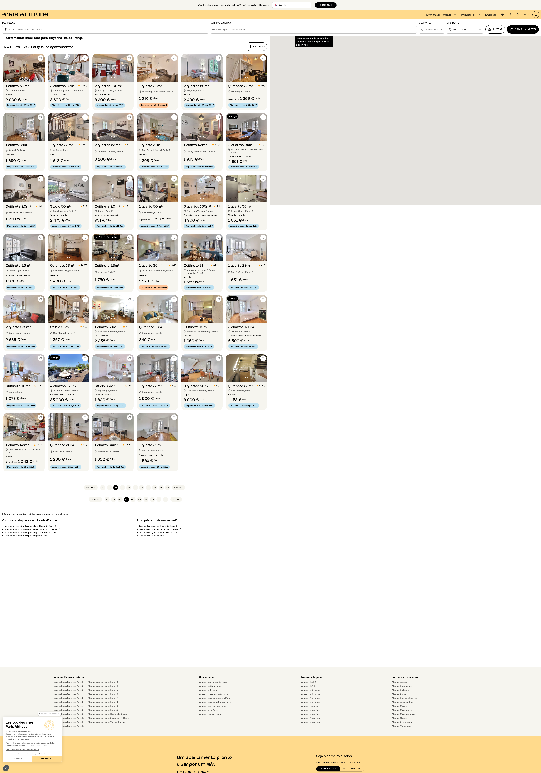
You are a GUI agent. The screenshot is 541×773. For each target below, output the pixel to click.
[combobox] (108, 29)
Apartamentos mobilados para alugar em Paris (26, 535)
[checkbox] (40, 58)
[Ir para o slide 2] (25, 77)
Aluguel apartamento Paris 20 (103, 709)
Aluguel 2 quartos (310, 709)
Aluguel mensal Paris (210, 713)
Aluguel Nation (399, 717)
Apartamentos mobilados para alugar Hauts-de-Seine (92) (31, 526)
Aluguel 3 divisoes (310, 693)
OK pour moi (47, 759)
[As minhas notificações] (517, 14)
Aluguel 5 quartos (310, 721)
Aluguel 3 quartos (310, 713)
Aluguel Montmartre (402, 709)
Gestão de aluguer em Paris (152, 535)
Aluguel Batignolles (402, 685)
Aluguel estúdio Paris (210, 685)
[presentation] (440, 14)
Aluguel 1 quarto (309, 705)
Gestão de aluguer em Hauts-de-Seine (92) (159, 526)
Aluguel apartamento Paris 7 (68, 705)
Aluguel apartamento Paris (213, 681)
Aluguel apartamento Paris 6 (69, 701)
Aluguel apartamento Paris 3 (68, 689)
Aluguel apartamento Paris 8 (69, 709)
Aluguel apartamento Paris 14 (103, 685)
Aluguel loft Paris (208, 689)
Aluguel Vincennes (401, 726)
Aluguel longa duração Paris (213, 693)
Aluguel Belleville (400, 689)
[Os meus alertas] (510, 14)
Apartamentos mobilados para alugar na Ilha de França (39, 514)
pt (525, 14)
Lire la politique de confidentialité (22, 750)
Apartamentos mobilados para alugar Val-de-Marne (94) (30, 532)
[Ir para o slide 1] (22, 77)
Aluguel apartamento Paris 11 (69, 721)
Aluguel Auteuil (399, 681)
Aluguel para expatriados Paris (215, 701)
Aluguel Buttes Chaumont (405, 697)
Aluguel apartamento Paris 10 (69, 717)
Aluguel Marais (399, 705)
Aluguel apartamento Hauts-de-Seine (107, 713)
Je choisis (17, 759)
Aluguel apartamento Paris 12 (69, 726)
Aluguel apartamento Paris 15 (103, 689)
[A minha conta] (535, 14)
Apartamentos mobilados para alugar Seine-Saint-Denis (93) (32, 529)
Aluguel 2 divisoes (310, 689)
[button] (6, 768)
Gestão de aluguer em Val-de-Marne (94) (158, 532)
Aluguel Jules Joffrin (402, 701)
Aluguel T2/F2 (308, 681)
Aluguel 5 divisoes (310, 701)
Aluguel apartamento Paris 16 (103, 693)
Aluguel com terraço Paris (212, 705)
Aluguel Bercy (399, 693)
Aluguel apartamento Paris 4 (69, 693)
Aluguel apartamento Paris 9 (69, 713)
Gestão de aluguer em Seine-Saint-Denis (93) (160, 529)
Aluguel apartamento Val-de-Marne (106, 721)
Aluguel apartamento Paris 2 (68, 685)
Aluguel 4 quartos (310, 717)
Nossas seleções (311, 677)
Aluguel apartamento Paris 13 (103, 681)
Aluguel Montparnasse (403, 713)
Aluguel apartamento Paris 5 (69, 697)
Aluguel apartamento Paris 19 (103, 705)
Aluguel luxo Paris (208, 709)
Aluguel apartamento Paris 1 (68, 681)
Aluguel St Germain (402, 721)
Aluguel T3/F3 (308, 685)
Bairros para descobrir (405, 677)
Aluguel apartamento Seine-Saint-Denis (108, 717)
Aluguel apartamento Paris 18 (103, 701)
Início (5, 514)
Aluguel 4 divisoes (310, 697)
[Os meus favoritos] (502, 14)
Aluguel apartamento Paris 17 (103, 697)
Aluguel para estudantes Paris (214, 697)
